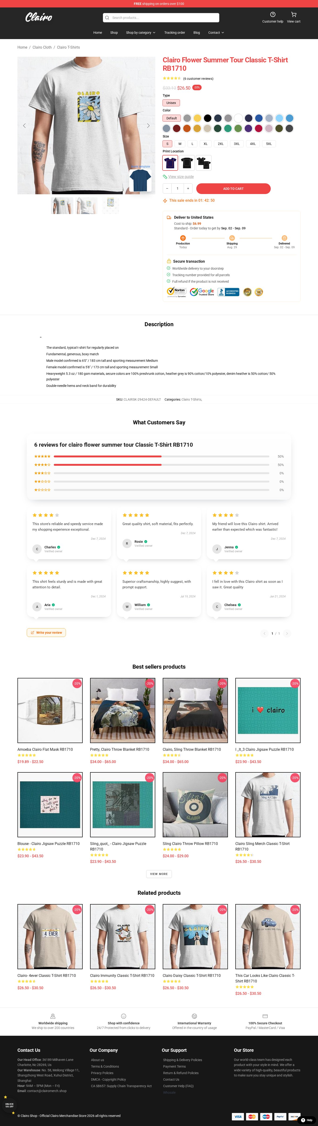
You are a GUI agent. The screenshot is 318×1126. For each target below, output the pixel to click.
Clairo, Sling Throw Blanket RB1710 (192, 749)
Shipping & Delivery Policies (182, 1060)
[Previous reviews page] (264, 633)
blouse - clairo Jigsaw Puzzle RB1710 (48, 843)
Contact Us (171, 1079)
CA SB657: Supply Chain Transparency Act (121, 1086)
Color (167, 110)
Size (166, 136)
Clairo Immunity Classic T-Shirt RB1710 (122, 975)
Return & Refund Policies (181, 1073)
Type (166, 95)
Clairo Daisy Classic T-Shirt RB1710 (192, 975)
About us (97, 1060)
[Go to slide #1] (62, 205)
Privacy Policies (102, 1073)
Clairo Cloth (42, 47)
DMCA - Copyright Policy (108, 1079)
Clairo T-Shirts (68, 47)
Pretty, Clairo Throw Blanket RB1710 (119, 749)
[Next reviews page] (287, 633)
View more (159, 874)
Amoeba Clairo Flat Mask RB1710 (45, 749)
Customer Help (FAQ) (178, 1086)
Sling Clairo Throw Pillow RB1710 (190, 843)
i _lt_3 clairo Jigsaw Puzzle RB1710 (264, 749)
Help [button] (309, 1120)
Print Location (173, 151)
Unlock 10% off (9, 1105)
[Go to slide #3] (110, 205)
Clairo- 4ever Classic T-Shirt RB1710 (46, 975)
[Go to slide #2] (86, 205)
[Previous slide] (25, 126)
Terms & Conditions (105, 1066)
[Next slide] (148, 126)
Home (22, 47)
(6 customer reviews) (198, 78)
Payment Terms (174, 1066)
